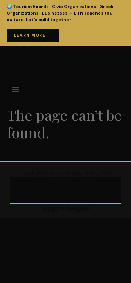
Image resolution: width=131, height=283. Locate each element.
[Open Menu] (116, 12)
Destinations (82, 196)
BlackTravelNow (56, 60)
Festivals (43, 196)
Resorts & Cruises (66, 222)
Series (51, 209)
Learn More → (33, 35)
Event (91, 184)
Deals (87, 235)
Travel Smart (53, 235)
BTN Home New (52, 184)
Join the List (65, 248)
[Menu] (15, 89)
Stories (79, 209)
